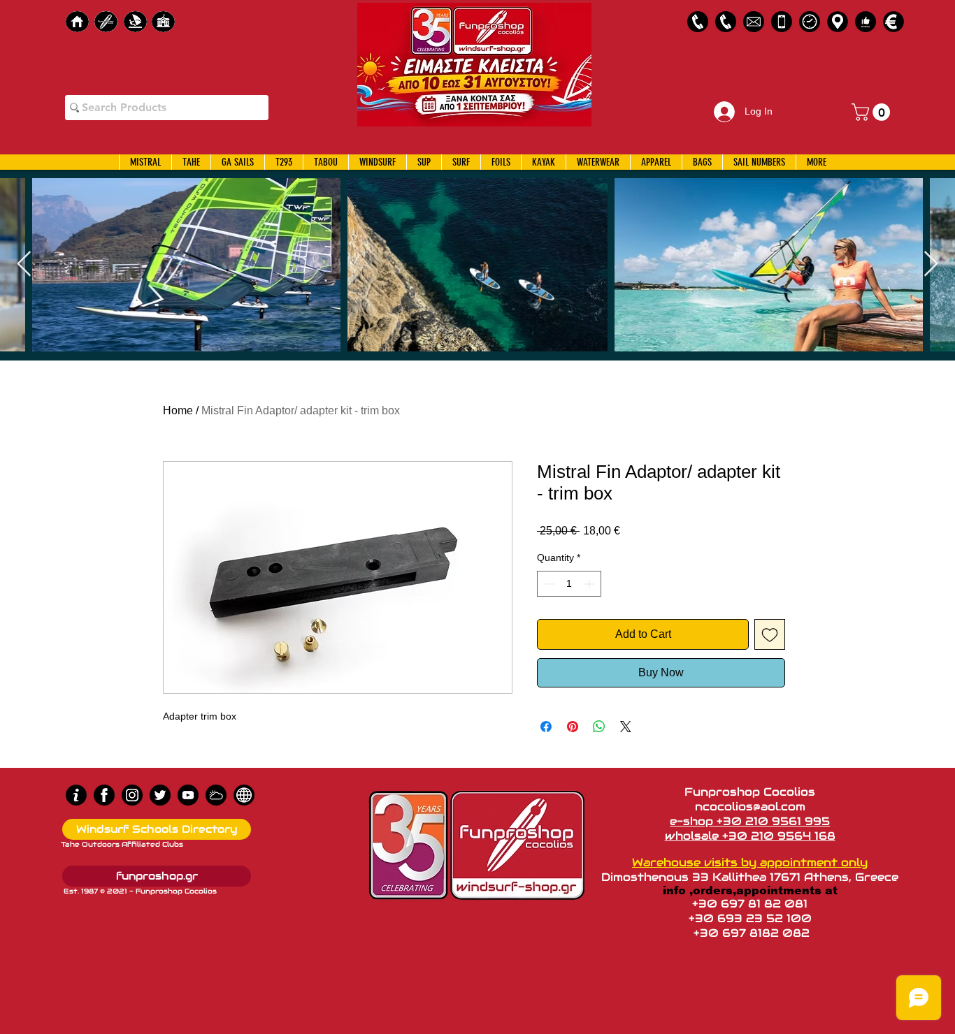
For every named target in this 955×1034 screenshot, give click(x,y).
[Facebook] (104, 795)
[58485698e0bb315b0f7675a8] (753, 21)
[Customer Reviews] (865, 21)
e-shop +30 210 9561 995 (750, 821)
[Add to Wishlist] (769, 634)
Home (178, 410)
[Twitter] (160, 795)
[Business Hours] (809, 21)
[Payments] (893, 21)
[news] (244, 795)
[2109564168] (725, 21)
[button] (873, 112)
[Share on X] (625, 726)
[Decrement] (548, 583)
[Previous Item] (24, 264)
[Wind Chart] (216, 795)
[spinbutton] (569, 583)
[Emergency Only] (781, 21)
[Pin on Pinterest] (572, 726)
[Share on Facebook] (546, 726)
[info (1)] (76, 795)
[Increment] (590, 583)
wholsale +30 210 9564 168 (750, 836)
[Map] (837, 21)
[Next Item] (931, 264)
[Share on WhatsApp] (599, 726)
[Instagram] (132, 795)
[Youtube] (188, 795)
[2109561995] (697, 21)
